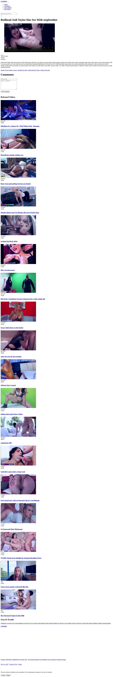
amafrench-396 (6, 443)
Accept (3, 675)
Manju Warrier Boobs (105, 623)
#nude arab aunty (45, 70)
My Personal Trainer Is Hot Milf (12, 616)
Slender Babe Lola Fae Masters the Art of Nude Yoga (20, 213)
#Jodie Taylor (4, 70)
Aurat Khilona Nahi (42, 623)
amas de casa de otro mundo (11, 356)
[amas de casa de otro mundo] (18, 350)
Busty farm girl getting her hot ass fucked (16, 184)
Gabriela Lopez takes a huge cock (13, 472)
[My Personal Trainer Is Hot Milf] (18, 609)
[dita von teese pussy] (18, 263)
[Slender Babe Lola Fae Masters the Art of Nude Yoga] (18, 206)
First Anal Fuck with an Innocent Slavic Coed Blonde (20, 500)
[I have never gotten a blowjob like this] (18, 580)
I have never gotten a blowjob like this (14, 587)
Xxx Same (34, 623)
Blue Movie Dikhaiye (92, 623)
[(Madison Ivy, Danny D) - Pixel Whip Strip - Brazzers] (18, 119)
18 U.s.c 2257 (5, 664)
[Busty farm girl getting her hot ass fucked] (18, 177)
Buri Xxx (12, 623)
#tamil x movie (13, 70)
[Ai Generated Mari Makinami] (18, 522)
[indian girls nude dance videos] (18, 407)
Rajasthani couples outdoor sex (12, 155)
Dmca (20, 664)
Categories (7, 6)
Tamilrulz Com (5, 623)
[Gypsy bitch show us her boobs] (18, 321)
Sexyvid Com (27, 623)
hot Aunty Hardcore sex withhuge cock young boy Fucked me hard (47, 659)
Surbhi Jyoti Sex (72, 623)
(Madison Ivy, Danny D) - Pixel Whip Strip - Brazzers (20, 126)
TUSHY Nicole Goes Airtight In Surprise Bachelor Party (21, 558)
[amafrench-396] (18, 436)
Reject (8, 675)
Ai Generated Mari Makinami (11, 529)
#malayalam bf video (34, 70)
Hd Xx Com (63, 623)
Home (6, 4)
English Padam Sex (54, 623)
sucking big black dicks (9, 241)
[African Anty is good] (18, 378)
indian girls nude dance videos (12, 414)
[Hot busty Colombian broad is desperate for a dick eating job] (18, 292)
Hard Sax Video (81, 623)
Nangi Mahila (19, 623)
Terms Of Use (13, 664)
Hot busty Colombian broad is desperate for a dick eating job (23, 299)
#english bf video (22, 70)
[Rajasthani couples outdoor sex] (18, 148)
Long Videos (7, 7)
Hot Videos (7, 9)
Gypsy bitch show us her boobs (12, 328)
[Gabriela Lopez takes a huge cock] (18, 465)
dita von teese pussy (8, 270)
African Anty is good (8, 385)
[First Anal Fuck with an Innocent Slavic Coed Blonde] (18, 494)
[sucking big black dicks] (18, 234)
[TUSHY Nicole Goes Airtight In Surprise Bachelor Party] (18, 551)
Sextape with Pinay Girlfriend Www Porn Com (14, 659)
